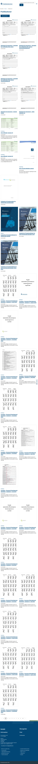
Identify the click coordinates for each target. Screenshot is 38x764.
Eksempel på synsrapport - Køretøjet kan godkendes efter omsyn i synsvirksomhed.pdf (9, 80)
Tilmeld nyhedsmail (4, 754)
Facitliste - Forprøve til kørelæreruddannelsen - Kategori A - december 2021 (27, 377)
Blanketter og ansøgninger (24, 750)
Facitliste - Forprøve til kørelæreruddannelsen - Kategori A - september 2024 (9, 711)
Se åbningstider (22, 735)
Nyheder (21, 754)
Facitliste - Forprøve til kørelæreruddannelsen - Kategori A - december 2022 (9, 416)
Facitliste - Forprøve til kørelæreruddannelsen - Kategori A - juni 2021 (9, 564)
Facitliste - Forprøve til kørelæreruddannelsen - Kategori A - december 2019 (9, 378)
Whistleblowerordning (5, 753)
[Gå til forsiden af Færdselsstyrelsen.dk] (9, 4)
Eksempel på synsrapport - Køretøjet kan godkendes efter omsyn (9, 46)
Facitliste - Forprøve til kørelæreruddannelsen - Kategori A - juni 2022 (9, 601)
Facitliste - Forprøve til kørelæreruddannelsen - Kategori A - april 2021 (9, 301)
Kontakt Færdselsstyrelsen (24, 748)
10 (22, 718)
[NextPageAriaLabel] (25, 718)
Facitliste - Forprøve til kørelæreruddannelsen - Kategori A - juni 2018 (9, 528)
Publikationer (22, 753)
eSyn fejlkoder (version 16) (7, 156)
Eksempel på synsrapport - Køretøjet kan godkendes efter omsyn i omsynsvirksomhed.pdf (27, 47)
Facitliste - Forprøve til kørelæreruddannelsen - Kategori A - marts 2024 (9, 637)
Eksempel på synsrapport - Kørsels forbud (9, 112)
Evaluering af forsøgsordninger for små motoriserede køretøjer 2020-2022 (9, 268)
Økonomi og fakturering (5, 748)
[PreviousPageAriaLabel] (1, 718)
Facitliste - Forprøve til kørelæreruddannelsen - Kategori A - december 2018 (9, 340)
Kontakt (3, 729)
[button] (37, 4)
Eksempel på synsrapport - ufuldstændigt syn (27, 112)
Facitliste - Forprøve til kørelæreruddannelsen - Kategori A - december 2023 (9, 453)
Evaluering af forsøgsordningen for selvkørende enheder (9, 235)
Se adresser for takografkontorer (7, 745)
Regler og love (22, 751)
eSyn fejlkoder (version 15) (7, 132)
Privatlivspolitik (3, 750)
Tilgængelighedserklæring (5, 751)
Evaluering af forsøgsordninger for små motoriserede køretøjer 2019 (27, 234)
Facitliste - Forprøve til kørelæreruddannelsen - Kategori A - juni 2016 (27, 453)
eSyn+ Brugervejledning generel (26, 168)
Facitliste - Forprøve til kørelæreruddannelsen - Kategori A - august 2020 (27, 302)
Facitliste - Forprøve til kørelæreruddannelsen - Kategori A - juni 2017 (9, 491)
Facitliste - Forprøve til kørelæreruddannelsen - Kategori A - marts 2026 (27, 674)
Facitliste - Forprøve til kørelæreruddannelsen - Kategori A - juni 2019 (27, 528)
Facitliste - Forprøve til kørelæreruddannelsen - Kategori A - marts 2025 (9, 674)
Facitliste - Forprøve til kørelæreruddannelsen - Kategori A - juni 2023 (27, 601)
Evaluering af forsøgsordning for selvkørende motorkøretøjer (8, 202)
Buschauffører (5, 15)
